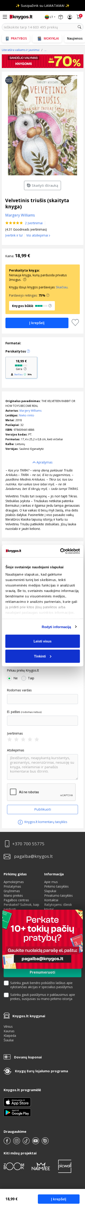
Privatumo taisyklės (58, 895)
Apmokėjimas (14, 882)
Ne (16, 678)
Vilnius (8, 1026)
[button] (47, 295)
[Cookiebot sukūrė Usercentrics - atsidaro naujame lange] (60, 551)
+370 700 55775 (28, 843)
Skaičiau (62, 287)
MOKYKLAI (51, 38)
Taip (31, 678)
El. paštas (13, 712)
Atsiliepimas (15, 750)
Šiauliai (9, 1040)
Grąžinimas (12, 891)
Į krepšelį (58, 1199)
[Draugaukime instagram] (17, 1143)
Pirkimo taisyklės (56, 886)
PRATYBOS (19, 38)
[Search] (79, 27)
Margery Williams (30, 411)
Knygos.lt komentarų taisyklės (45, 822)
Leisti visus (42, 641)
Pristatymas (12, 886)
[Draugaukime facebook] (7, 1143)
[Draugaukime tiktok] (26, 1143)
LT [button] (51, 17)
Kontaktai (51, 900)
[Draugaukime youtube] (36, 1143)
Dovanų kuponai (28, 1057)
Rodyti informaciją (56, 627)
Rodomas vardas (19, 690)
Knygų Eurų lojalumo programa (41, 1071)
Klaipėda (10, 1035)
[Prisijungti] (69, 17)
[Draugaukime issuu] (45, 1143)
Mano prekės (13, 895)
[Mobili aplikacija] (17, 1112)
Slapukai (50, 891)
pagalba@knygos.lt (33, 856)
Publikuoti (42, 809)
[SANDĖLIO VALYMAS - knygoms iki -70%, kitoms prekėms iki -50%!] (42, 61)
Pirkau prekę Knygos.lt (23, 670)
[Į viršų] (75, 1179)
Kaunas (9, 1031)
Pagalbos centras (16, 900)
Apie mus (51, 882)
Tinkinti (40, 656)
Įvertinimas (15, 733)
